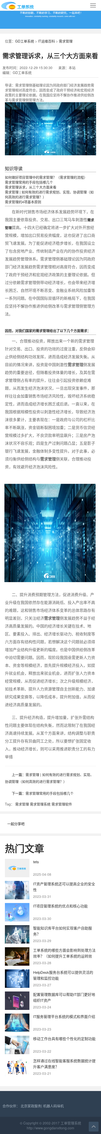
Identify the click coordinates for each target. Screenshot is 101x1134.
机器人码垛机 (53, 1105)
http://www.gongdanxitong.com (50, 1127)
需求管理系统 (40, 804)
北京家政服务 (31, 1105)
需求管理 (66, 41)
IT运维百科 (46, 41)
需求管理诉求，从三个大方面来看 (30, 187)
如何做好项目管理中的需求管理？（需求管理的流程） (46, 177)
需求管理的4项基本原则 (23, 201)
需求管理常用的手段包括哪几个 (29, 182)
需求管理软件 (61, 804)
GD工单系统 (24, 41)
